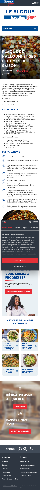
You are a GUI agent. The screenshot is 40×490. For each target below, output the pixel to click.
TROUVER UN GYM (20, 406)
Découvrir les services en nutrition (18, 291)
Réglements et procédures (28, 472)
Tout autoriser (20, 261)
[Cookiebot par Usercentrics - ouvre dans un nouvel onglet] (29, 222)
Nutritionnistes (25, 469)
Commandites (6, 475)
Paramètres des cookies (10, 479)
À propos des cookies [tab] (30, 227)
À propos (5, 465)
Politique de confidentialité (10, 486)
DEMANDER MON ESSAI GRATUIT (20, 431)
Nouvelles (6, 457)
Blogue (5, 461)
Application (24, 461)
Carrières (5, 469)
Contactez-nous (25, 475)
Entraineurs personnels (27, 465)
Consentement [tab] (7, 227)
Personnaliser (19, 266)
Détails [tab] (17, 227)
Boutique (23, 457)
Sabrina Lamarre (22, 70)
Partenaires (6, 472)
